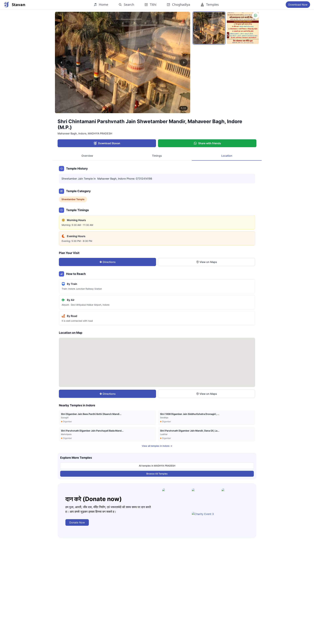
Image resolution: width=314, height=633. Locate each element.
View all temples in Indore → (157, 445)
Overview (87, 155)
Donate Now (77, 522)
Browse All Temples (157, 473)
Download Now (297, 4)
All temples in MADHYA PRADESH (157, 465)
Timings (157, 155)
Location (226, 155)
